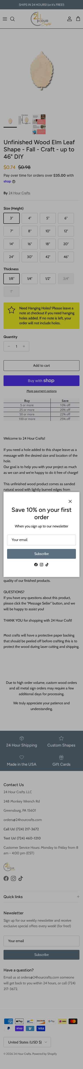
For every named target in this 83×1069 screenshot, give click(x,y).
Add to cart (41, 365)
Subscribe (41, 554)
